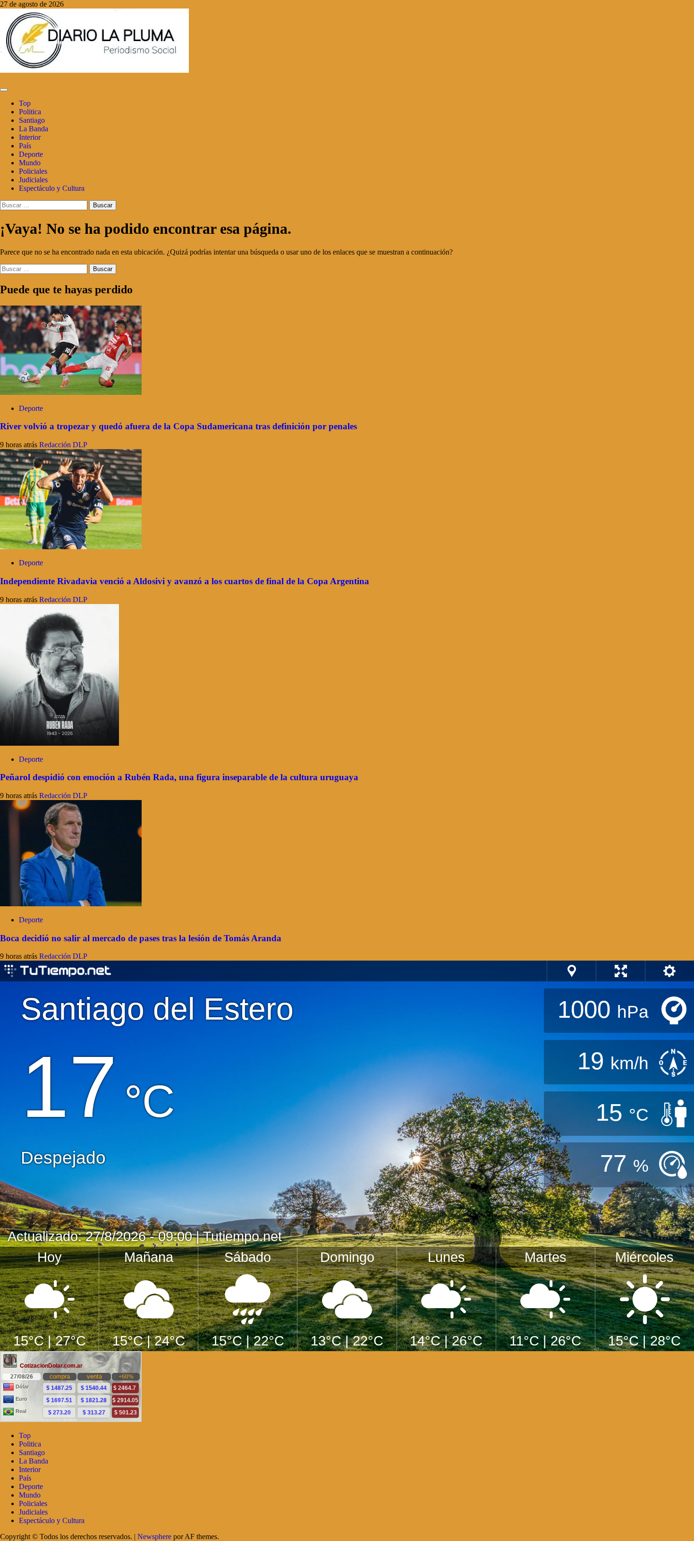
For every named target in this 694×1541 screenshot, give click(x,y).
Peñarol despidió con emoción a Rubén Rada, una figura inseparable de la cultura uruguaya (179, 777)
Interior (30, 137)
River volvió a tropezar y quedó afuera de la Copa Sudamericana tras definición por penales (178, 426)
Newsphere (154, 1536)
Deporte (31, 154)
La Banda (33, 129)
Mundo (30, 163)
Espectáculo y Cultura (52, 188)
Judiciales (33, 180)
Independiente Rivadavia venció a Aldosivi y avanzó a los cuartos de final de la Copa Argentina (184, 581)
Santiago (32, 120)
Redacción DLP (63, 445)
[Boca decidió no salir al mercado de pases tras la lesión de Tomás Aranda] (71, 904)
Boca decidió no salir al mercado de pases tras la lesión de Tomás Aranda (140, 938)
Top (25, 103)
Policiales (33, 171)
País (25, 146)
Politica (30, 112)
